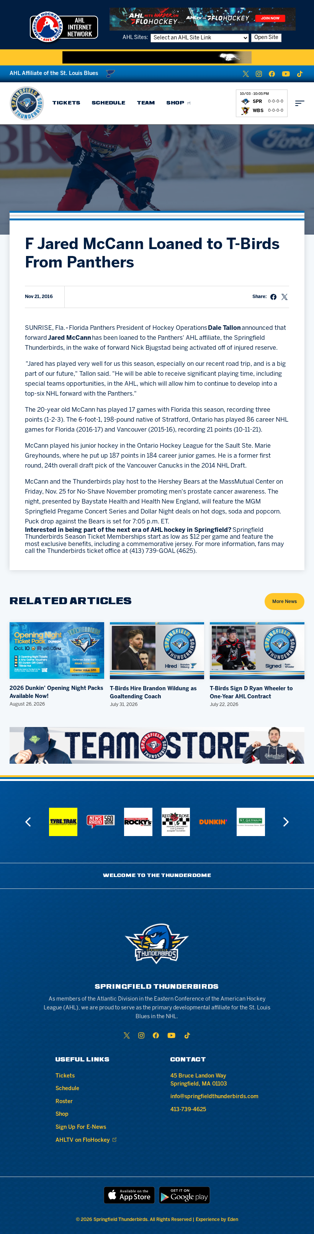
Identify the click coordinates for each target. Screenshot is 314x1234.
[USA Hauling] (251, 822)
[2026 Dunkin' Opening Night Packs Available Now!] (57, 650)
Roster (64, 1101)
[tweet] (284, 297)
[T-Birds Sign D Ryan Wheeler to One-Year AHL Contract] (257, 650)
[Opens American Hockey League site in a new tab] (64, 27)
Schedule (108, 103)
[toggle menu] (299, 103)
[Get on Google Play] (184, 1195)
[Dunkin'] (176, 822)
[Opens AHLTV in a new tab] (203, 19)
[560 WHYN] (63, 822)
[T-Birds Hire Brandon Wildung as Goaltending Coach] (157, 650)
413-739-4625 (188, 1109)
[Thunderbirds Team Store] (157, 745)
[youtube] (285, 73)
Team (146, 103)
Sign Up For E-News (81, 1127)
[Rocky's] (101, 822)
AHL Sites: (136, 37)
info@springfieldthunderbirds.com (214, 1096)
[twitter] (245, 73)
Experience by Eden (217, 1220)
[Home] (27, 103)
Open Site (266, 37)
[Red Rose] (138, 822)
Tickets (66, 103)
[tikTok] (299, 73)
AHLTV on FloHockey (83, 1140)
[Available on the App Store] (129, 1195)
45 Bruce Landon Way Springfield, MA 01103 (198, 1080)
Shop (176, 103)
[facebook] (271, 73)
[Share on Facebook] (273, 297)
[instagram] (258, 73)
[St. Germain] (213, 822)
